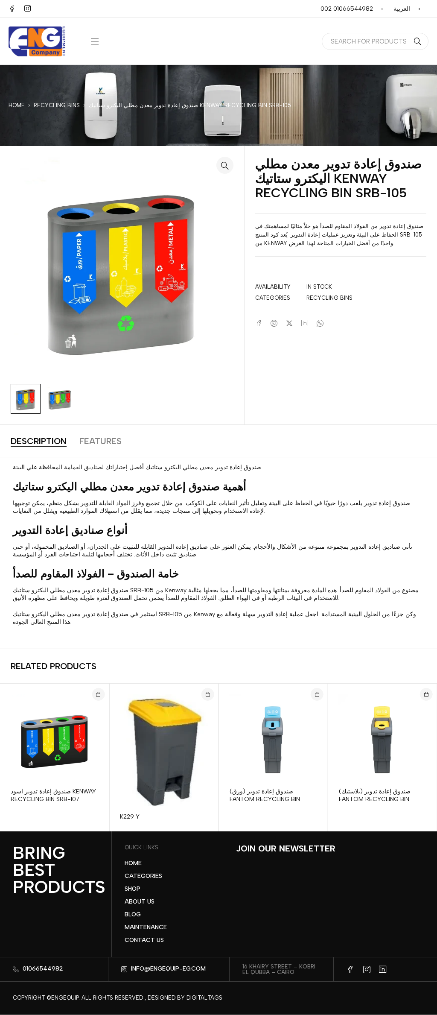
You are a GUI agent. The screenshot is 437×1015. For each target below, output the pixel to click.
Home (17, 105)
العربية (401, 8)
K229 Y (130, 816)
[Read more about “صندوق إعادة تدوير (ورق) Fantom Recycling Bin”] (317, 694)
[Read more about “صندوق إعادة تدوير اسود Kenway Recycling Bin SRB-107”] (98, 694)
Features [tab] (100, 441)
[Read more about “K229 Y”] (207, 694)
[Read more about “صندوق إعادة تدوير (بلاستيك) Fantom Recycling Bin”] (426, 694)
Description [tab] (39, 441)
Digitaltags (204, 998)
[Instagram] (27, 8)
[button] (224, 165)
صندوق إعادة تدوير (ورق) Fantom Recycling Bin (265, 795)
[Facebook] (12, 8)
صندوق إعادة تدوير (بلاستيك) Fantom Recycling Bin (375, 795)
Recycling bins (57, 105)
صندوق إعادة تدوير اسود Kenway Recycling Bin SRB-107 (53, 795)
